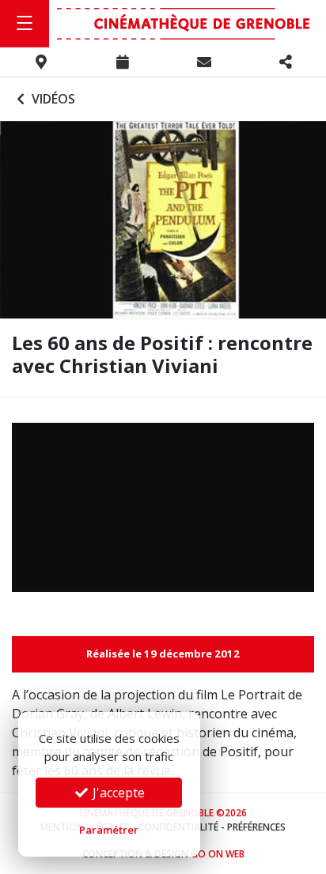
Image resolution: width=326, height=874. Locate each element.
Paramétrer (108, 830)
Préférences (256, 827)
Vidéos (51, 98)
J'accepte (117, 792)
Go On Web (217, 854)
